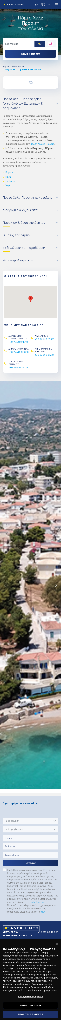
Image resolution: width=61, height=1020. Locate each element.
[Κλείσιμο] (57, 943)
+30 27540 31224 (44, 354)
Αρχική (6, 66)
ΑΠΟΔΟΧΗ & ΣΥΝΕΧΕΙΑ (30, 1014)
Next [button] (56, 585)
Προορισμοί (18, 66)
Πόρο (8, 176)
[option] (30, 32)
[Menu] (56, 4)
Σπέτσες (10, 181)
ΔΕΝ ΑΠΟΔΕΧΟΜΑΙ (30, 1005)
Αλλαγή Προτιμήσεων (30, 996)
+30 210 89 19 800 (48, 932)
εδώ (43, 911)
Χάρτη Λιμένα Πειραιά (42, 144)
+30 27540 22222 (18, 367)
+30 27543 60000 (18, 352)
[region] (30, 979)
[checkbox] (4, 869)
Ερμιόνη (10, 172)
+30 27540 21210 (18, 342)
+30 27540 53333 (44, 339)
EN (36, 4)
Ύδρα (8, 185)
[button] (30, 299)
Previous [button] (5, 585)
